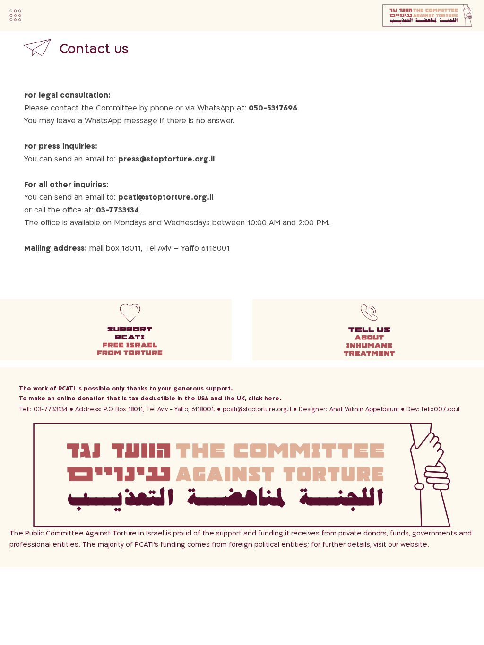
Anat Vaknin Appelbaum (349, 409)
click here (263, 398)
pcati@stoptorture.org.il (257, 409)
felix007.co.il (432, 409)
